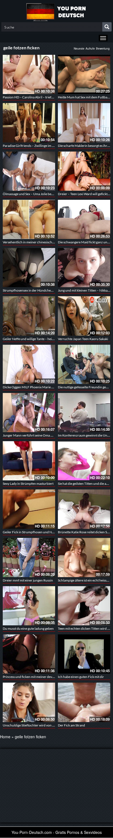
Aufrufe (90, 48)
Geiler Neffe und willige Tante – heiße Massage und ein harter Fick (49, 339)
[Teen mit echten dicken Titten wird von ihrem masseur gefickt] (84, 605)
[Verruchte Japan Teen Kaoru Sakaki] (84, 315)
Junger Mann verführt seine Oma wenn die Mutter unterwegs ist (48, 435)
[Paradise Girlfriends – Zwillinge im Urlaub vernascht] (29, 122)
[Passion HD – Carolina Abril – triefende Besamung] (29, 74)
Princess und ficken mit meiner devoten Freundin (38, 677)
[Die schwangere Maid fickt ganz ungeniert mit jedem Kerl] (84, 219)
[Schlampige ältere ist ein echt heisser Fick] (84, 557)
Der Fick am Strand (71, 725)
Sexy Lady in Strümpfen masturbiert (28, 483)
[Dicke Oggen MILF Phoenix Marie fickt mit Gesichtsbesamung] (29, 364)
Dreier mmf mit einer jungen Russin (28, 580)
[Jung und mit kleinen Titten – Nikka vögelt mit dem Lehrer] (84, 267)
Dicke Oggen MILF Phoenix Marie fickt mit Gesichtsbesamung (47, 387)
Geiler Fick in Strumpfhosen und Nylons (31, 532)
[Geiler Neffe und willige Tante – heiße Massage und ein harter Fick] (29, 315)
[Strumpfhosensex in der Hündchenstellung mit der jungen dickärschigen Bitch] (29, 267)
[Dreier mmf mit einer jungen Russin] (29, 557)
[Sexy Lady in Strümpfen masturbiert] (29, 460)
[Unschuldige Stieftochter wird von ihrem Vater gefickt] (29, 702)
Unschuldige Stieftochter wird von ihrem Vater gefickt (41, 725)
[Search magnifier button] (107, 27)
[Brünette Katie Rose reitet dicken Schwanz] (84, 509)
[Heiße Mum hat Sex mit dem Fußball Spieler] (84, 74)
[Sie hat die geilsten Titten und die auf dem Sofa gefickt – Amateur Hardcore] (84, 460)
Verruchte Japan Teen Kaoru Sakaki (83, 339)
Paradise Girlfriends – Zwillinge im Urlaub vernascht (40, 146)
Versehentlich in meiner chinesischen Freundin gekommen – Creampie (53, 242)
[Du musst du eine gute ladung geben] (29, 605)
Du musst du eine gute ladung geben (28, 628)
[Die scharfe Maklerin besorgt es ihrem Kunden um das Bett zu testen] (84, 122)
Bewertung (103, 48)
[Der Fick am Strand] (84, 702)
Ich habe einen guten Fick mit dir (81, 677)
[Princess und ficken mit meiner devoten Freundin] (29, 654)
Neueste (79, 48)
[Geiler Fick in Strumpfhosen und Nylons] (29, 509)
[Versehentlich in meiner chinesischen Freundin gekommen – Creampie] (29, 219)
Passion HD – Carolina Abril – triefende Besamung (38, 97)
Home (5, 736)
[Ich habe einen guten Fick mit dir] (84, 654)
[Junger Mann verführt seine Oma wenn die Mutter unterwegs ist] (29, 412)
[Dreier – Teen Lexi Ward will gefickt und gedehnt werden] (84, 171)
